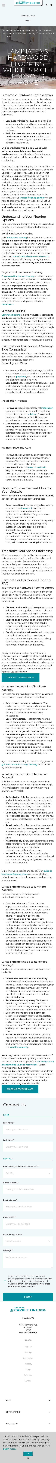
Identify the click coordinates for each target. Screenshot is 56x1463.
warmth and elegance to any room (31, 256)
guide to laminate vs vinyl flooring (19, 764)
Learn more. (9, 1449)
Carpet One (7, 30)
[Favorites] (46, 5)
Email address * (10, 1200)
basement (26, 508)
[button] (41, 5)
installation (47, 408)
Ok (28, 1453)
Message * (8, 1250)
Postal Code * (9, 1217)
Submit (28, 1297)
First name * (8, 1123)
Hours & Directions (28, 1332)
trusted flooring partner (32, 198)
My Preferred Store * (12, 1234)
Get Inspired (13, 1412)
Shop (8, 1400)
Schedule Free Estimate (20, 1089)
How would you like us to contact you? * (21, 1167)
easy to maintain (37, 467)
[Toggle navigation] (3, 5)
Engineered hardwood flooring (18, 276)
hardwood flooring (17, 237)
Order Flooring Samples (20, 677)
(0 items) (51, 5)
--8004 (28, 20)
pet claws (21, 376)
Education (12, 1423)
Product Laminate (43, 30)
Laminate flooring (11, 315)
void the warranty (19, 1047)
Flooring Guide (23, 30)
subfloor (32, 414)
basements (8, 304)
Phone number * (10, 1183)
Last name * (8, 1140)
